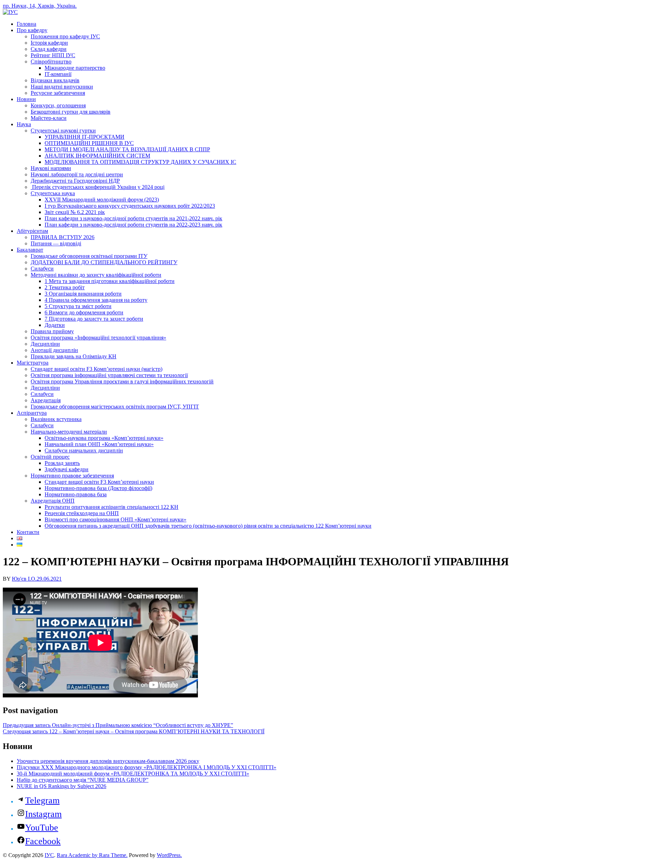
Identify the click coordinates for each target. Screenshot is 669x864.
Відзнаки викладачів (55, 80)
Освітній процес (50, 457)
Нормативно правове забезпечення (72, 476)
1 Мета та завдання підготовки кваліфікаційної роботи (110, 281)
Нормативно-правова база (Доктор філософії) (98, 488)
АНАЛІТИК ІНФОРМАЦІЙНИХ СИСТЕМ (97, 156)
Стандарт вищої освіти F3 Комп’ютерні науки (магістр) (96, 369)
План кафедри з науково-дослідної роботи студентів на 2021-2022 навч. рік (133, 218)
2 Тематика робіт (65, 287)
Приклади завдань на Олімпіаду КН (73, 356)
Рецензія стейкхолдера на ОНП (82, 513)
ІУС (49, 855)
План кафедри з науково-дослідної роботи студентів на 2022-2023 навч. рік (133, 225)
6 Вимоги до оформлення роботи (84, 312)
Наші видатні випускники (62, 87)
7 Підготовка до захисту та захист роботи (94, 319)
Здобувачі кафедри (67, 469)
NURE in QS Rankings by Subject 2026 (61, 786)
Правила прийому (52, 331)
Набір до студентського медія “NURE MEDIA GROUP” (82, 780)
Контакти (28, 532)
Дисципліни (45, 344)
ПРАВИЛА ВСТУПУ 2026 (62, 237)
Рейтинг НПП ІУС (53, 55)
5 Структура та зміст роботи (78, 306)
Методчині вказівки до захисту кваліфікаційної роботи (96, 275)
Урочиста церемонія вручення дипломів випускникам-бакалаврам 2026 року (108, 761)
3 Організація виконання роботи (83, 294)
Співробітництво (51, 61)
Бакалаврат (30, 250)
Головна (26, 24)
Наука (24, 124)
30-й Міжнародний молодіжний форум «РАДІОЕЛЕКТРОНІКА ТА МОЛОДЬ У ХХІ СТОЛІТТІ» (133, 774)
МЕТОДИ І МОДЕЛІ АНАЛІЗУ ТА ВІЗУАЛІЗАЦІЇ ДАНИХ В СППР (127, 149)
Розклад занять (62, 463)
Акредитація (46, 400)
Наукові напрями (51, 168)
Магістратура (32, 363)
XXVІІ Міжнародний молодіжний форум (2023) (102, 199)
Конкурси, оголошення (58, 105)
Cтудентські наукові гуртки (63, 130)
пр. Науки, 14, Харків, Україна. (40, 6)
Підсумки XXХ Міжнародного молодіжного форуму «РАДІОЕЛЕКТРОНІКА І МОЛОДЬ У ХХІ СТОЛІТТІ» (146, 767)
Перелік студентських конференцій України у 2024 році (97, 187)
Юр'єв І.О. (24, 579)
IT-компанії (58, 74)
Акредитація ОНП (53, 501)
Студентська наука (53, 193)
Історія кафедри (49, 43)
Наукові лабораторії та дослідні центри (77, 174)
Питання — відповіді (56, 243)
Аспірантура (32, 413)
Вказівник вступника (56, 419)
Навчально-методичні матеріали (69, 432)
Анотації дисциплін (54, 350)
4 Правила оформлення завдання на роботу (96, 300)
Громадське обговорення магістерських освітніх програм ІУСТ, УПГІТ (115, 407)
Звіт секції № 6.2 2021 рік (75, 212)
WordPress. (169, 855)
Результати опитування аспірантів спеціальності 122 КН (111, 507)
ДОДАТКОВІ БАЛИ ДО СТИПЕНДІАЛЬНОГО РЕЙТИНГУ (104, 262)
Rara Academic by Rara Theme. (92, 855)
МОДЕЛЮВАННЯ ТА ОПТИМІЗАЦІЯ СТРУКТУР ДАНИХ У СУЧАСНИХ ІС (140, 162)
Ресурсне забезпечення (58, 93)
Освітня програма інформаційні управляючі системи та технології (109, 375)
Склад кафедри (49, 49)
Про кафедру (32, 30)
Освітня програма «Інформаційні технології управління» (98, 338)
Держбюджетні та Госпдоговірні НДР (75, 181)
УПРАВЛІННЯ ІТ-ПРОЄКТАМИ (84, 137)
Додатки (55, 325)
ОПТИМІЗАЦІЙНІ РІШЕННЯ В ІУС (89, 143)
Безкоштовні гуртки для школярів (70, 112)
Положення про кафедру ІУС (65, 36)
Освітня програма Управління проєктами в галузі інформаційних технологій (122, 381)
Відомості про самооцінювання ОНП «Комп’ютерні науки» (115, 519)
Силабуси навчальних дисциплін (84, 450)
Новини (26, 99)
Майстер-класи (49, 118)
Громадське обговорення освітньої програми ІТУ (89, 256)
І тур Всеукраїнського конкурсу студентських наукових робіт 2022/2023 (130, 206)
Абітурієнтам (32, 231)
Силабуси (42, 269)
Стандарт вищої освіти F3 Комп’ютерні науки (99, 482)
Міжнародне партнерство (75, 68)
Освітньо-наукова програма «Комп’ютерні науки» (104, 438)
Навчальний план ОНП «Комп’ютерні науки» (99, 444)
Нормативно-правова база (76, 494)
